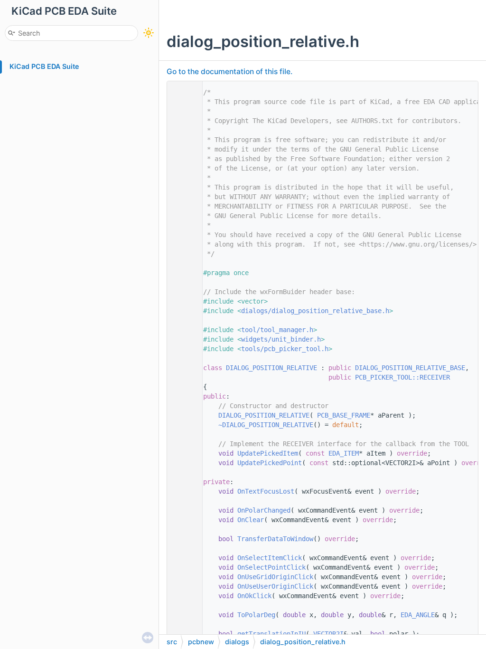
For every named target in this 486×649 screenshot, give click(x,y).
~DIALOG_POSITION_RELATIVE (265, 425)
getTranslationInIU (271, 634)
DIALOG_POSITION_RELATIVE (271, 368)
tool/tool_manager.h (277, 330)
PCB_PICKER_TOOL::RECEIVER (402, 377)
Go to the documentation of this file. (229, 71)
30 (182, 368)
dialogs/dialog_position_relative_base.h (315, 311)
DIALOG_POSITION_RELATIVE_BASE (410, 368)
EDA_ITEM (343, 453)
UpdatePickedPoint (269, 463)
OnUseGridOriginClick (275, 577)
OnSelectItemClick (269, 558)
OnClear (250, 520)
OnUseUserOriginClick (275, 586)
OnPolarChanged (263, 510)
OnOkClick (254, 596)
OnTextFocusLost (265, 491)
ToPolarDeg (256, 615)
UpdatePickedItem (267, 453)
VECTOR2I (328, 634)
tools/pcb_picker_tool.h (284, 349)
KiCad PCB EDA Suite (44, 66)
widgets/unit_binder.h (281, 339)
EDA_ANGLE (418, 615)
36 (182, 425)
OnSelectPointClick (271, 567)
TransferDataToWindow (275, 539)
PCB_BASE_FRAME (343, 415)
